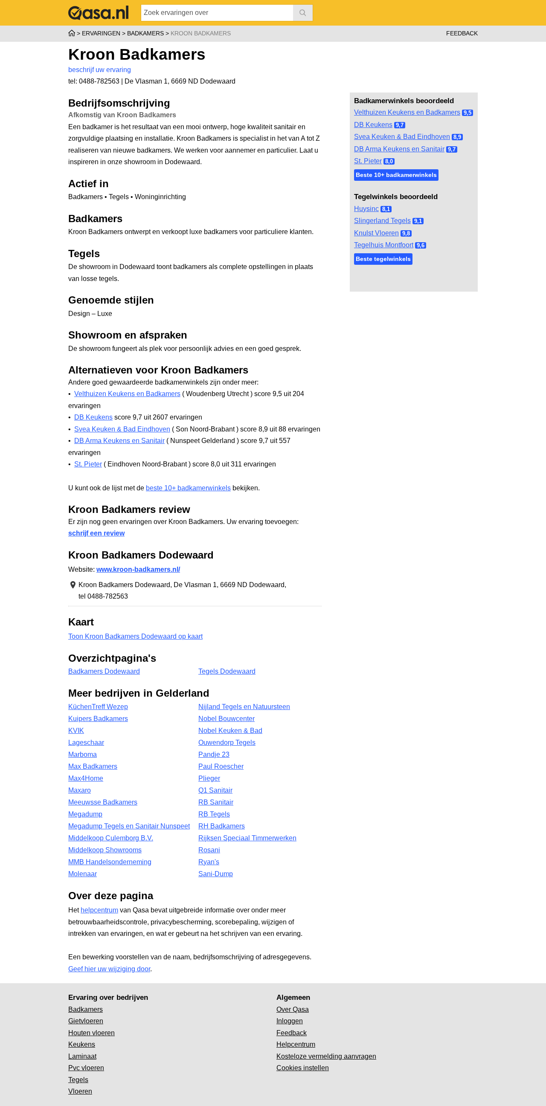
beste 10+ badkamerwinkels (188, 488)
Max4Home (85, 778)
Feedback (462, 33)
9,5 (467, 113)
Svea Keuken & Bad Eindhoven (402, 136)
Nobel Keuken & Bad (230, 730)
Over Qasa (292, 1009)
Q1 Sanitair (215, 790)
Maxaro (79, 790)
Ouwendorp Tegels (227, 742)
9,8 (406, 233)
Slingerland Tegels (382, 220)
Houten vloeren (91, 1033)
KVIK (76, 730)
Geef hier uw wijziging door (109, 969)
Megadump (85, 814)
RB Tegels (214, 814)
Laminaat (82, 1056)
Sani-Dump (215, 873)
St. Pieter (368, 161)
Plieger (209, 778)
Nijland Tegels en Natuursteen (244, 706)
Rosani (209, 850)
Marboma (82, 754)
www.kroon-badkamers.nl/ (138, 569)
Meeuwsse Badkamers (102, 802)
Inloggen (289, 1021)
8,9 (457, 137)
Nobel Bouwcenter (226, 718)
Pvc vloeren (86, 1067)
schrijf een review (96, 533)
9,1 (418, 221)
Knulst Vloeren (376, 233)
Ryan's (208, 862)
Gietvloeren (85, 1021)
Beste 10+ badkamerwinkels (396, 174)
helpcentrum (99, 910)
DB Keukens (373, 124)
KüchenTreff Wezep (98, 706)
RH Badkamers (221, 826)
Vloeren (80, 1091)
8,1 (386, 209)
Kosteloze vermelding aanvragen (326, 1056)
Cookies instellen (302, 1067)
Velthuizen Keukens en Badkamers (407, 112)
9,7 (400, 125)
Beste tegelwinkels (383, 258)
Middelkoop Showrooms (105, 850)
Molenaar (82, 873)
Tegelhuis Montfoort (383, 245)
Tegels (78, 1079)
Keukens (81, 1044)
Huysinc (366, 208)
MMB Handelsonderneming (109, 862)
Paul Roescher (221, 766)
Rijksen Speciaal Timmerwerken (247, 838)
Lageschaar (86, 742)
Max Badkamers (92, 766)
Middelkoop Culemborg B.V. (110, 838)
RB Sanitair (215, 802)
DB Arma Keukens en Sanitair (399, 149)
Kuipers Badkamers (98, 718)
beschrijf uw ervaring (99, 69)
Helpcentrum (295, 1044)
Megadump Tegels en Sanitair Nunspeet (129, 826)
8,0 (389, 161)
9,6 (420, 245)
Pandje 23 (213, 754)
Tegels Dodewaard (227, 671)
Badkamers (85, 1009)
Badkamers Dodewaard (104, 671)
